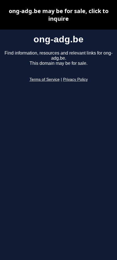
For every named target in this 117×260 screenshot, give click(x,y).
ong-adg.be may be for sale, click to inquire (58, 14)
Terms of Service (45, 79)
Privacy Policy (75, 79)
